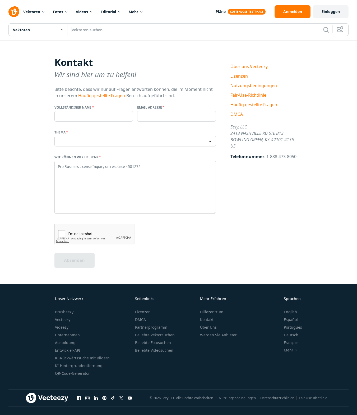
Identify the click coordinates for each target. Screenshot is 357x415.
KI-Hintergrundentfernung (79, 365)
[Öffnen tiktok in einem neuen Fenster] (113, 398)
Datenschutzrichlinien (277, 397)
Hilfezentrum (211, 311)
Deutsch (291, 334)
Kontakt (207, 319)
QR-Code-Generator (72, 373)
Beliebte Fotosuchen (153, 342)
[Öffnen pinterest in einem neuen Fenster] (104, 398)
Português (293, 327)
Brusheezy (64, 311)
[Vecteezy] (13, 11)
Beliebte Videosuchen (154, 350)
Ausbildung (65, 342)
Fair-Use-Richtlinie (248, 95)
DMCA (236, 114)
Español (291, 319)
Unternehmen (67, 334)
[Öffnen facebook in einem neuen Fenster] (79, 398)
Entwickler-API (67, 350)
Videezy (61, 327)
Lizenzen (239, 76)
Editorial (108, 11)
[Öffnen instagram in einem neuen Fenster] (87, 398)
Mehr (133, 11)
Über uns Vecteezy (249, 66)
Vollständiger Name (72, 107)
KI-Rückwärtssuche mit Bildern (82, 357)
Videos (82, 11)
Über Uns (208, 327)
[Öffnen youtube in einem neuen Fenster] (130, 398)
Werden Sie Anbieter (218, 334)
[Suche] (326, 29)
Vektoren (31, 11)
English (290, 311)
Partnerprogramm (151, 327)
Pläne (221, 11)
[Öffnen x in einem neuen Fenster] (121, 398)
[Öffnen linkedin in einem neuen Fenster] (96, 398)
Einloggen (331, 11)
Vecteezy (62, 319)
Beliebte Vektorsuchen (155, 334)
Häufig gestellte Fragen (101, 96)
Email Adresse (149, 107)
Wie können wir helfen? (76, 157)
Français (291, 342)
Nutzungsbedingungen (253, 85)
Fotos (58, 11)
